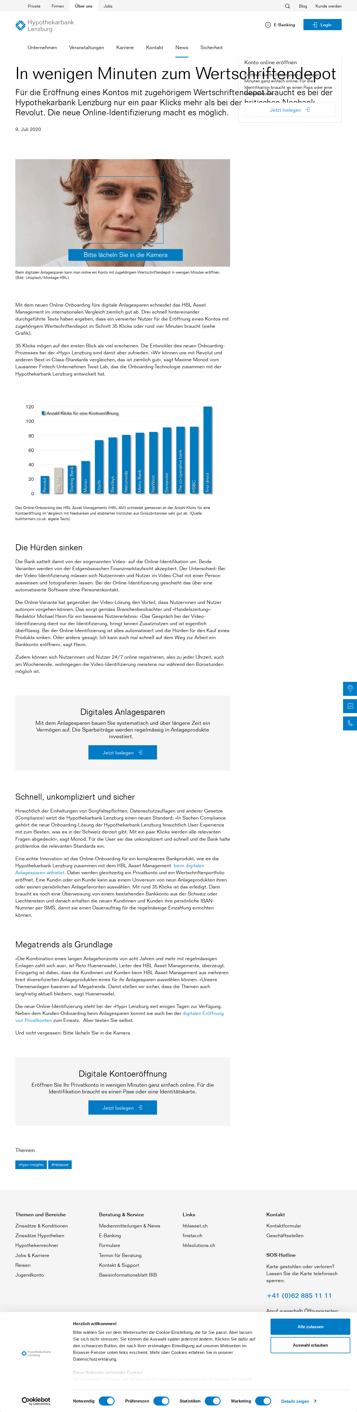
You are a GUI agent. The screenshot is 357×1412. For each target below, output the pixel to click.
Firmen (58, 6)
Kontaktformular (283, 1225)
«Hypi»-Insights (31, 1164)
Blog (303, 6)
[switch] (161, 1400)
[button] (350, 689)
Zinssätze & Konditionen (41, 1225)
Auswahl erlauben (310, 1344)
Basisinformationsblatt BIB (128, 1275)
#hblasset (60, 1164)
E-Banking (110, 1235)
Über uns (84, 6)
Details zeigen (295, 1401)
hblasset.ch (195, 1225)
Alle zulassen (311, 1326)
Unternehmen (42, 47)
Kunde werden (328, 6)
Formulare (109, 1245)
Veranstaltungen (86, 47)
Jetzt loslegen (119, 752)
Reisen (22, 1265)
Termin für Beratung (120, 1255)
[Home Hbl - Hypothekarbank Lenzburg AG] (44, 26)
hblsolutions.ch (199, 1245)
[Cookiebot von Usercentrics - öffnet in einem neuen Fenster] (36, 1401)
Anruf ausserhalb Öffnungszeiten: (302, 1311)
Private (34, 6)
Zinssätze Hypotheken (39, 1235)
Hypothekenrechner (36, 1245)
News (181, 47)
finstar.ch (192, 1235)
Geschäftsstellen (284, 1235)
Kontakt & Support (119, 1265)
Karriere (125, 47)
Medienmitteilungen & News (129, 1225)
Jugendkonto (29, 1275)
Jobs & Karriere (32, 1255)
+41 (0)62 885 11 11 (299, 1295)
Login (326, 24)
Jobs (108, 6)
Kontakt (154, 47)
